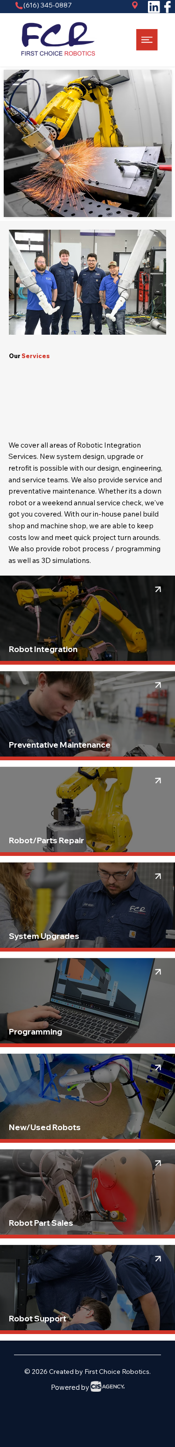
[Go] (158, 589)
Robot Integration (43, 649)
